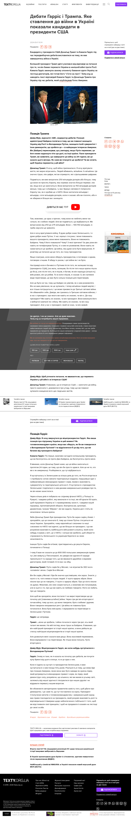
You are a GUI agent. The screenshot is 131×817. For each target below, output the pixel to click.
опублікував (65, 80)
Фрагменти (40, 786)
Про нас (38, 780)
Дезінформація (60, 788)
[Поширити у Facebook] (41, 46)
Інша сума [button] (69, 350)
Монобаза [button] (68, 361)
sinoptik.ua (108, 195)
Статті (38, 783)
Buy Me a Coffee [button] (51, 361)
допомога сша (44, 717)
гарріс (33, 717)
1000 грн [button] (57, 350)
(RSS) (42, 783)
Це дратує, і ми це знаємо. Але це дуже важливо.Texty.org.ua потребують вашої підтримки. (53, 317)
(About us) (45, 780)
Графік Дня (78, 786)
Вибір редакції (41, 791)
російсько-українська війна (78, 717)
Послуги (58, 783)
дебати (62, 717)
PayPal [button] (81, 361)
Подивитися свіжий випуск (114, 58)
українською (21, 804)
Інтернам (58, 794)
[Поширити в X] (45, 46)
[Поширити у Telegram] (49, 46)
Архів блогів (78, 788)
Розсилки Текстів (42, 788)
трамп (54, 717)
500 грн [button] (46, 350)
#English (39, 794)
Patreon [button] (35, 361)
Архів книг (78, 791)
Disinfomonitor (60, 791)
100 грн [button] (34, 350)
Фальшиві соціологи (62, 786)
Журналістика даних (62, 780)
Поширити (34, 47)
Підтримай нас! (79, 780)
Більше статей (37, 745)
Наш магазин (79, 783)
